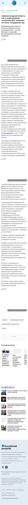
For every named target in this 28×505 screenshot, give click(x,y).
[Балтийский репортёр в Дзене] (6, 467)
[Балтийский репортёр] (14, 5)
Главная (3, 10)
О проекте (21, 489)
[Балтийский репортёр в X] (3, 467)
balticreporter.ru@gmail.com (8, 495)
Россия (4, 328)
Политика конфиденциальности (10, 498)
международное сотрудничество (10, 324)
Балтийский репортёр (9, 447)
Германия (4, 320)
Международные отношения (12, 10)
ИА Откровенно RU (7, 133)
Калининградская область (17, 320)
